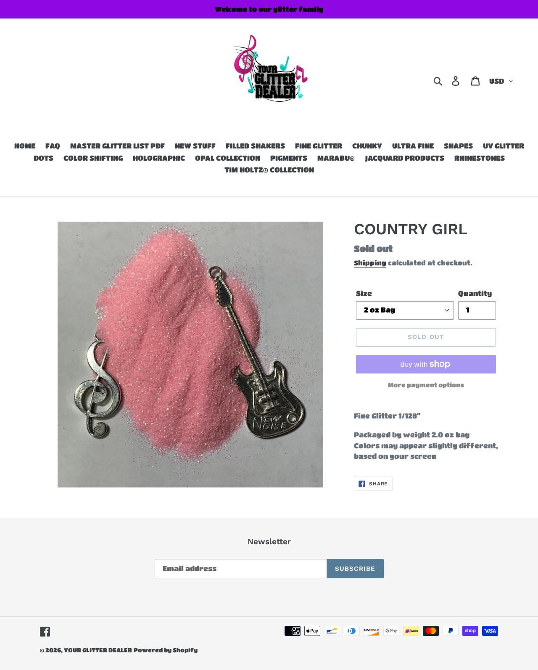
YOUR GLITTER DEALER (98, 649)
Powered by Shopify (166, 649)
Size (364, 293)
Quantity (475, 293)
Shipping (370, 263)
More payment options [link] (426, 385)
